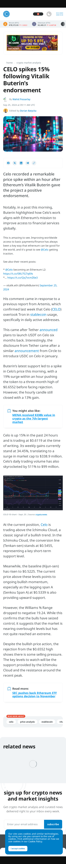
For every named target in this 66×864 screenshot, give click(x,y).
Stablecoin (47, 721)
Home (9, 62)
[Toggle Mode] (49, 14)
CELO (56, 309)
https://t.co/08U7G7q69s (18, 273)
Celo (44, 524)
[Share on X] (14, 163)
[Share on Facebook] (8, 163)
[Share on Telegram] (27, 163)
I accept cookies (18, 848)
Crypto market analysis (28, 62)
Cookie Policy (35, 841)
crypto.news (41, 514)
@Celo (44, 249)
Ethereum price (44, 24)
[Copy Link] (34, 163)
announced (49, 329)
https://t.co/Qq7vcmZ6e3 (22, 277)
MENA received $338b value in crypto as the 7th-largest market (33, 418)
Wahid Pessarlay (21, 99)
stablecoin (38, 314)
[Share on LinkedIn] (21, 163)
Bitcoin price (15, 24)
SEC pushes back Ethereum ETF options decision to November (34, 694)
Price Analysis (27, 721)
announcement (27, 350)
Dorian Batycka (28, 110)
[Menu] (59, 14)
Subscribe (53, 824)
